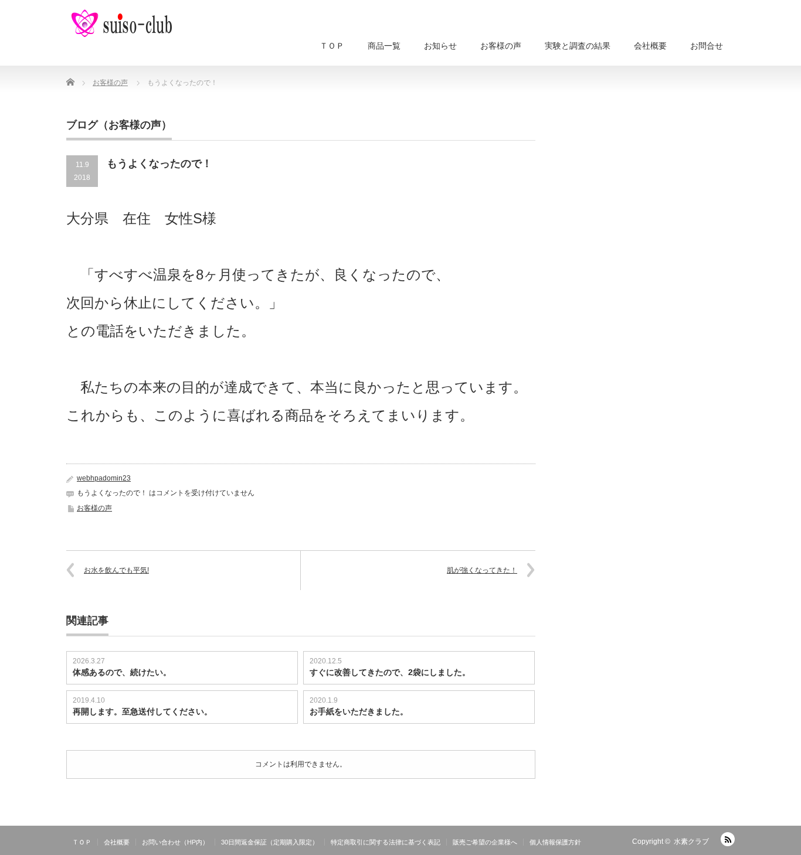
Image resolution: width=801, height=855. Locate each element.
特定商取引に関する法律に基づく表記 (385, 842)
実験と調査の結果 (577, 45)
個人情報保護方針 (555, 842)
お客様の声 (500, 45)
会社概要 (650, 45)
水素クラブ (691, 841)
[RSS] (728, 839)
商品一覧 (384, 45)
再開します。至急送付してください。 (142, 711)
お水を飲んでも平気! (116, 570)
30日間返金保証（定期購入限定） (269, 842)
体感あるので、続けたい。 (122, 672)
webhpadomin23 (104, 478)
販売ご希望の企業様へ (485, 842)
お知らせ (440, 45)
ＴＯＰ (332, 45)
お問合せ (706, 45)
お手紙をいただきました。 (359, 711)
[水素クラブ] (120, 23)
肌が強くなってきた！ (482, 570)
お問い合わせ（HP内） (175, 842)
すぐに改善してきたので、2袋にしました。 (390, 672)
